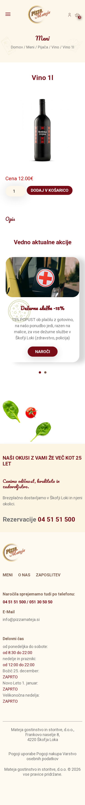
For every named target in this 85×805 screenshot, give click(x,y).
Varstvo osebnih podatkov (51, 756)
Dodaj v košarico (49, 190)
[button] (40, 372)
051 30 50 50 (40, 602)
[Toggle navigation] (8, 15)
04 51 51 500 (56, 519)
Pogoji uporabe (22, 753)
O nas (24, 574)
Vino (55, 47)
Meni (30, 47)
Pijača (43, 47)
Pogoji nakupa (49, 753)
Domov (17, 47)
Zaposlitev (48, 574)
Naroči (42, 351)
